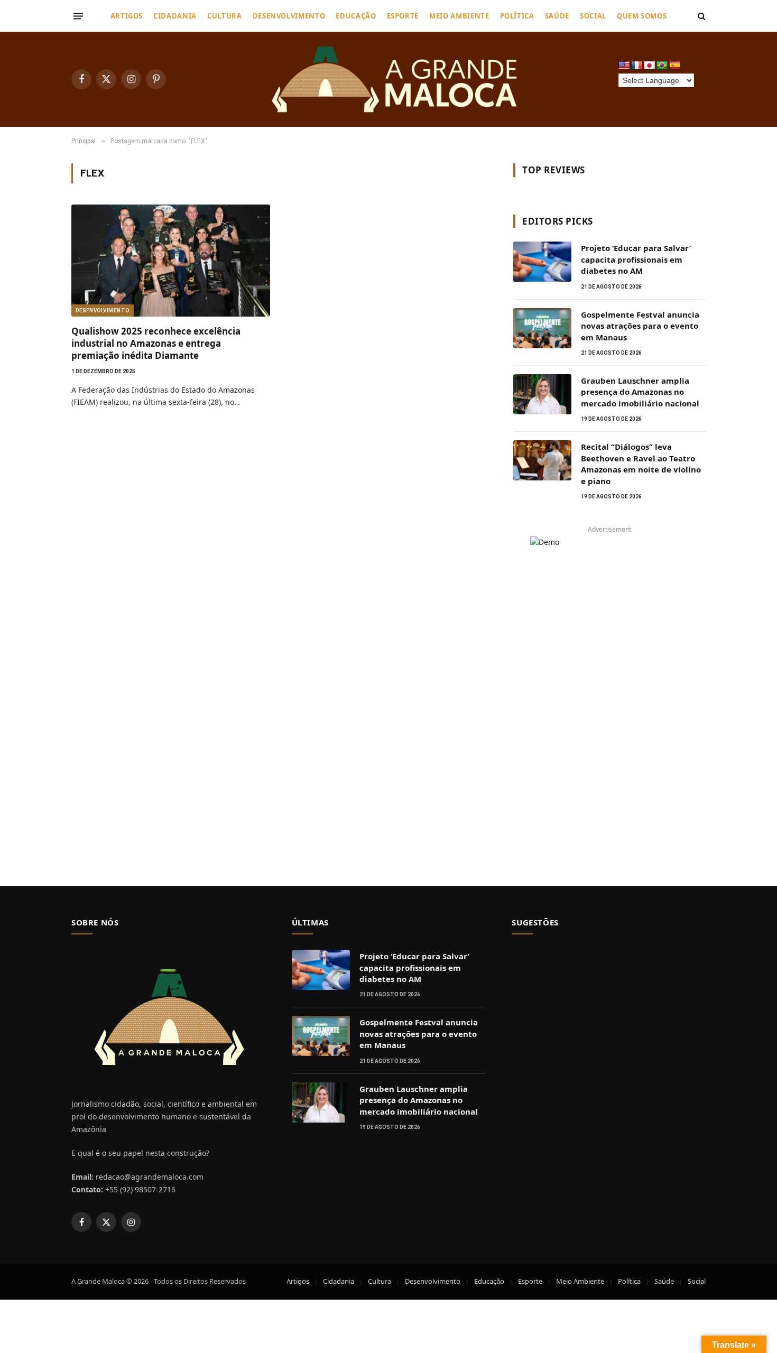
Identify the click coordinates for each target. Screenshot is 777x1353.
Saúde (557, 16)
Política (517, 16)
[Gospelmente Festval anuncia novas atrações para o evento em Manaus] (542, 328)
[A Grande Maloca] (396, 79)
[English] (624, 66)
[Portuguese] (662, 66)
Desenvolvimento (289, 16)
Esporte (403, 16)
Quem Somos (642, 16)
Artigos (126, 16)
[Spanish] (675, 66)
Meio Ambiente (459, 16)
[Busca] (701, 16)
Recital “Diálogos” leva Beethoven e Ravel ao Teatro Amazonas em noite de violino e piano (641, 463)
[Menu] (78, 15)
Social (593, 16)
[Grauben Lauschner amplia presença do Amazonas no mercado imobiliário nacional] (542, 394)
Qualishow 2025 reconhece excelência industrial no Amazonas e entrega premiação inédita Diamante (155, 343)
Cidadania (175, 16)
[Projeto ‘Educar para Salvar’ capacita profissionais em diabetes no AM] (542, 262)
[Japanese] (649, 66)
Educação (356, 16)
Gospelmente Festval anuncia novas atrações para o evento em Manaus (640, 325)
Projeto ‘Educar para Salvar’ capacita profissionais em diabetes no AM (636, 259)
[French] (637, 66)
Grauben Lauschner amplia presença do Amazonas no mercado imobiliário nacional (640, 392)
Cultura (224, 16)
